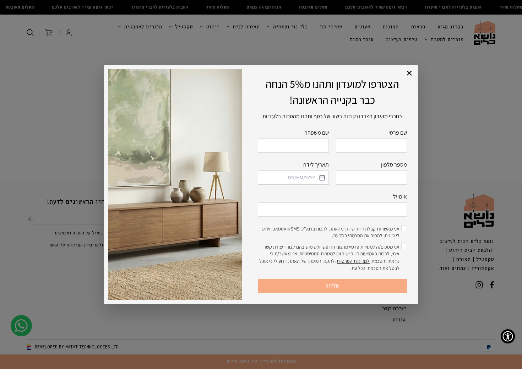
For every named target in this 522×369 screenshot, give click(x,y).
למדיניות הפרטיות (353, 261)
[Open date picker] (321, 177)
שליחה (332, 285)
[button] (409, 73)
